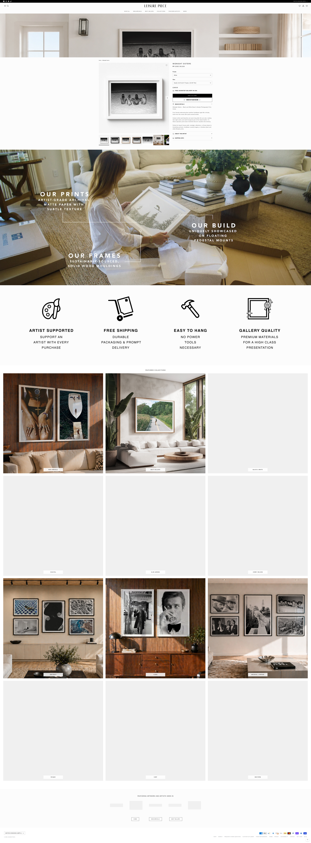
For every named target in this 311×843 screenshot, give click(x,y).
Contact (292, 836)
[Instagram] (6, 1)
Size (174, 79)
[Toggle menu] (5, 6)
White (175, 75)
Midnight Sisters (106, 60)
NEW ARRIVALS (137, 11)
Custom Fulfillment (248, 836)
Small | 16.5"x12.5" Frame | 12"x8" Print (185, 83)
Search (220, 836)
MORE (185, 11)
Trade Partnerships (261, 836)
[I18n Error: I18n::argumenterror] (192, 100)
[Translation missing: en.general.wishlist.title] (300, 6)
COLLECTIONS (161, 11)
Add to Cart (192, 95)
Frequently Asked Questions (232, 836)
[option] (134, 98)
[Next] (167, 98)
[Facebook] (3, 1)
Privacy (276, 836)
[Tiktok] (11, 1)
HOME (135, 819)
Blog (305, 836)
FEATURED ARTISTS (174, 11)
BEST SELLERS (149, 11)
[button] (166, 65)
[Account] (303, 6)
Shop (215, 836)
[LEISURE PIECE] (155, 6)
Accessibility (284, 836)
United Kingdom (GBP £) (299, 1)
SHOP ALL (127, 11)
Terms (271, 836)
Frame (174, 71)
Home (100, 60)
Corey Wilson (180, 66)
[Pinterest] (8, 1)
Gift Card (299, 836)
